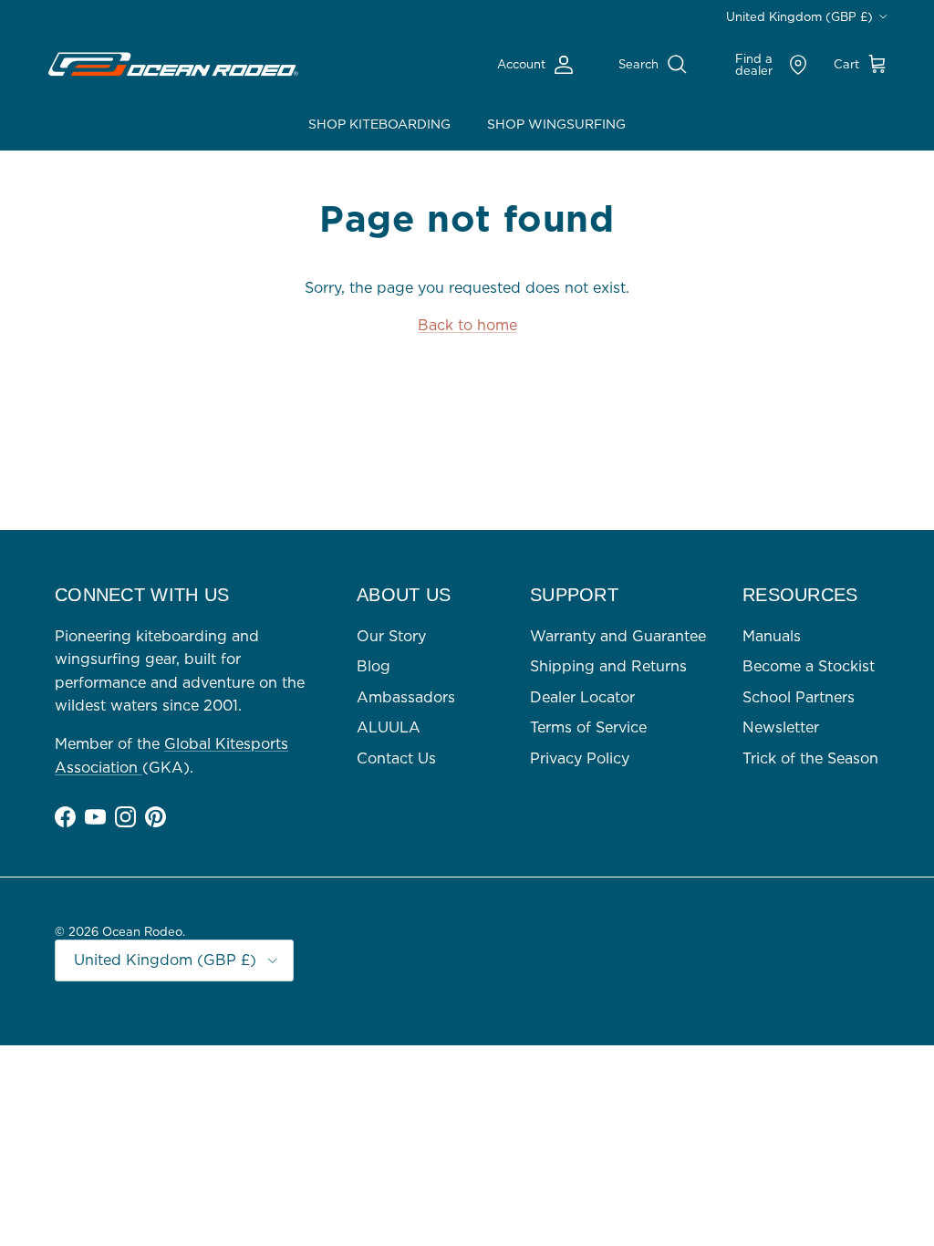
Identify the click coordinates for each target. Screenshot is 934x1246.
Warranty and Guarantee (618, 636)
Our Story (391, 636)
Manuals (771, 636)
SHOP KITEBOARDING (379, 123)
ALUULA (388, 727)
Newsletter (780, 727)
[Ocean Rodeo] (173, 64)
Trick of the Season (810, 758)
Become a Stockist (808, 666)
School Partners (798, 697)
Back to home (467, 325)
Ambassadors (406, 697)
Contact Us (396, 758)
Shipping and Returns (608, 666)
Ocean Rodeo (142, 931)
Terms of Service (588, 727)
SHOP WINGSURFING (556, 123)
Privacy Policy (579, 758)
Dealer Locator (582, 697)
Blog (373, 666)
